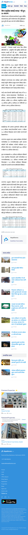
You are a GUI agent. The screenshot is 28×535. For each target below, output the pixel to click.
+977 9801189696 (6, 459)
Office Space (4, 476)
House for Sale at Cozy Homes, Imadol (12, 442)
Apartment (4, 481)
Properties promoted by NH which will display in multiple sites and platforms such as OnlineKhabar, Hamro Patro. (11, 420)
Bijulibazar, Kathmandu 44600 (17, 455)
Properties (4, 484)
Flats (2, 474)
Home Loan (4, 491)
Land (2, 472)
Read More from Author (16, 241)
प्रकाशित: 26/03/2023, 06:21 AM (8, 232)
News (2, 486)
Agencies (3, 488)
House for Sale (5, 411)
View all (23, 419)
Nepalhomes (7, 25)
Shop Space (4, 479)
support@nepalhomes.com (8, 463)
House (2, 409)
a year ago (14, 262)
